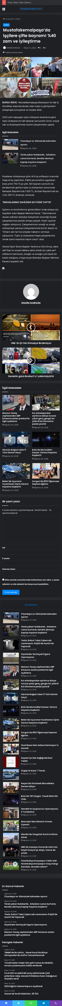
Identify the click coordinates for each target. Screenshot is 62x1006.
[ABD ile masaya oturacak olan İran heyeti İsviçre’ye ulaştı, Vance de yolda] (11, 851)
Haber (18, 19)
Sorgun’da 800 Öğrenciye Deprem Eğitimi (45, 482)
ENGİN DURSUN (13, 48)
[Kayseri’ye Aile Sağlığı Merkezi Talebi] (11, 762)
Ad (4, 547)
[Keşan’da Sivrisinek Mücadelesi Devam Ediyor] (11, 787)
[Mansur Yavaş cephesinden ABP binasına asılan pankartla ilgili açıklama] (16, 402)
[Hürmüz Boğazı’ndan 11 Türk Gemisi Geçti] (16, 439)
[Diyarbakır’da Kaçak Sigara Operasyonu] (11, 658)
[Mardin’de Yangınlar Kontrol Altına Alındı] (11, 838)
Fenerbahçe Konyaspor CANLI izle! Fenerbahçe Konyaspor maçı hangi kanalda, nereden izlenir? (39, 863)
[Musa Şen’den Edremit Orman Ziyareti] (11, 825)
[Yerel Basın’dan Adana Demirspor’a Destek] (11, 749)
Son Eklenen (31, 604)
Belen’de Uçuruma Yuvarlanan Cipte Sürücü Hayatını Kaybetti (15, 484)
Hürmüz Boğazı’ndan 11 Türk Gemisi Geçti (14, 451)
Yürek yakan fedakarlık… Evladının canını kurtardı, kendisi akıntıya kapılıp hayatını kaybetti (38, 158)
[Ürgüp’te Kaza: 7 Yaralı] (11, 774)
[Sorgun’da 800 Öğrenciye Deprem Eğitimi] (46, 471)
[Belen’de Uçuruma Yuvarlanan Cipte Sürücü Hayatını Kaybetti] (16, 471)
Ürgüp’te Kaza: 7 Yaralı (33, 770)
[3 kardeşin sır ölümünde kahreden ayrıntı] (10, 144)
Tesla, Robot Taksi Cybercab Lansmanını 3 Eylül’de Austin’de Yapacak (37, 643)
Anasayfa (9, 19)
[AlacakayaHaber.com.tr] (31, 8)
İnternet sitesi (8, 569)
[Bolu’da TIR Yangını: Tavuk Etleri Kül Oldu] (11, 800)
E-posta (6, 558)
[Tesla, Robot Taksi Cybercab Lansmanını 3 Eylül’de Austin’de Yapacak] (11, 644)
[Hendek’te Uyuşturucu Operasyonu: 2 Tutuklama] (11, 812)
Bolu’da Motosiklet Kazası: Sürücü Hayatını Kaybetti (44, 452)
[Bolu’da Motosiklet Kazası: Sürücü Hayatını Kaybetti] (46, 439)
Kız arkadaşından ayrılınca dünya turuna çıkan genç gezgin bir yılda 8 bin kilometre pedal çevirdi (44, 418)
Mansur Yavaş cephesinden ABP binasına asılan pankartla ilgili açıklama (16, 417)
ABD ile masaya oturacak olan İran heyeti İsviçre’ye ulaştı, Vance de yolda (39, 850)
